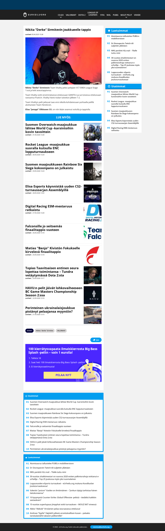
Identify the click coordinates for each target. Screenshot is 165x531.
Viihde (137, 15)
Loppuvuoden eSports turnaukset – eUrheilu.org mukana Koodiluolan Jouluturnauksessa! (62, 484)
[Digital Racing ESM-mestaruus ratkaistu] (92, 213)
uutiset (28, 34)
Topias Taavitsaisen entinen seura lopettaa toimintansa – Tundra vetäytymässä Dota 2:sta (52, 271)
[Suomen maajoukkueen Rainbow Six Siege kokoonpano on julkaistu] (93, 171)
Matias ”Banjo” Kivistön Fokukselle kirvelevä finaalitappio (52, 250)
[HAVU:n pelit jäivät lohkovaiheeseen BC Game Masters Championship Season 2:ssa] (92, 295)
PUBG (115, 15)
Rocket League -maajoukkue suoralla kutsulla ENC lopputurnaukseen (47, 148)
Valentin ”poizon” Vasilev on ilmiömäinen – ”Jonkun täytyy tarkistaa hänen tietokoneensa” (63, 491)
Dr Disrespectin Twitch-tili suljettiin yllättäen (50, 467)
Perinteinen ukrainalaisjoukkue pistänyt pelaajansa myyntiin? (50, 310)
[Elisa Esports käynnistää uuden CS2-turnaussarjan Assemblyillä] (93, 193)
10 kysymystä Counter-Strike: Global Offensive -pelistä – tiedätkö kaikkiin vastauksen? (63, 498)
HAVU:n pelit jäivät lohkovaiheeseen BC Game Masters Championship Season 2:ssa (53, 291)
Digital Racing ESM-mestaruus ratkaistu (48, 208)
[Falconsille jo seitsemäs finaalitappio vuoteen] (92, 233)
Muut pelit (126, 15)
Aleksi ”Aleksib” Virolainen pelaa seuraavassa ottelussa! (55, 508)
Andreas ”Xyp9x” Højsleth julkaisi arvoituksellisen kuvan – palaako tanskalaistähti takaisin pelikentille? (60, 514)
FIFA (102, 15)
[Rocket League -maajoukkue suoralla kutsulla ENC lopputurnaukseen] (92, 152)
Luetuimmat (34, 457)
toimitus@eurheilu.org (101, 527)
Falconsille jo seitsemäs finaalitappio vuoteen (43, 228)
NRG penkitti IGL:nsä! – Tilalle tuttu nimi (48, 472)
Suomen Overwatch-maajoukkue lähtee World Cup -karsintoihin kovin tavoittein (51, 128)
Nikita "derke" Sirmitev (44, 331)
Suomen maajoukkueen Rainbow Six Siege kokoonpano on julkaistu (53, 166)
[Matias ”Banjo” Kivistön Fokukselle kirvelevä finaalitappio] (93, 255)
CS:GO (61, 15)
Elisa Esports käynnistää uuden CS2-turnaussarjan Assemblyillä (53, 188)
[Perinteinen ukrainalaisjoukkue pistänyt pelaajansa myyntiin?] (93, 315)
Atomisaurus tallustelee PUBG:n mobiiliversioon (52, 463)
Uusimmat (33, 396)
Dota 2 (81, 15)
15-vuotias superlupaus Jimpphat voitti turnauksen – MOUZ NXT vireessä (63, 504)
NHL (109, 15)
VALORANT (71, 15)
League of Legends (93, 13)
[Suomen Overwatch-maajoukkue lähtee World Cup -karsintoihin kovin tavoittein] (93, 132)
